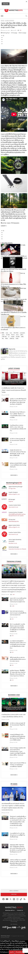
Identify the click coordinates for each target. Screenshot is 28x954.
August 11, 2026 (14, 663)
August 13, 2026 (14, 633)
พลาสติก (18, 336)
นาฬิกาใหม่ (4, 336)
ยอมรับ (12, 952)
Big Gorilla (14, 30)
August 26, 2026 (14, 742)
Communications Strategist (16, 512)
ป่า (8, 336)
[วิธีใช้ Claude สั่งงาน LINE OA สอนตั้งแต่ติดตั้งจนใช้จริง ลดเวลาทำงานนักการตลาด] (5, 658)
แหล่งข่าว (3, 226)
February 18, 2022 (6, 30)
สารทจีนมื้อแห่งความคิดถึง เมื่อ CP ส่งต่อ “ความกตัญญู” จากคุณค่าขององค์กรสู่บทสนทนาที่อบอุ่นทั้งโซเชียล (14, 390)
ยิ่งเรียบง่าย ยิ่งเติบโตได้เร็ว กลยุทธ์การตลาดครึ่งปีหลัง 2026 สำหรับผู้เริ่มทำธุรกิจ (18, 465)
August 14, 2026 (5, 594)
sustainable (22, 332)
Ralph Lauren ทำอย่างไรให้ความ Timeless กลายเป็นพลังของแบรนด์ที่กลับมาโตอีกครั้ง (18, 764)
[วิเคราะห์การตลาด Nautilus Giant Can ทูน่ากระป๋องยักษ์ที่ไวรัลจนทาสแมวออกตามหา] (5, 612)
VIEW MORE (13, 475)
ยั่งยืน (22, 336)
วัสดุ (3, 338)
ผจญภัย (12, 336)
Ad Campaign (14, 32)
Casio (7, 332)
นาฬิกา (21, 334)
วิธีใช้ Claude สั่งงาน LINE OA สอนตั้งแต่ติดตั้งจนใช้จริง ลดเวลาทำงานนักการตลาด (18, 659)
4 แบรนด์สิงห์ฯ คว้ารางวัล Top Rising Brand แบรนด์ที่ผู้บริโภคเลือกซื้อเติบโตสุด (17, 835)
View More (13, 554)
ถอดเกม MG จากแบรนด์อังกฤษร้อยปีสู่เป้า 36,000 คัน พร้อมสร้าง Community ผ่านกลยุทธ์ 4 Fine (18, 599)
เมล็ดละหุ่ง (12, 338)
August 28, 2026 (14, 406)
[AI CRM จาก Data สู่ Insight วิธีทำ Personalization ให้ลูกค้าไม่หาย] (5, 439)
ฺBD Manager (12, 499)
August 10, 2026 (14, 604)
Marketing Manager (14, 547)
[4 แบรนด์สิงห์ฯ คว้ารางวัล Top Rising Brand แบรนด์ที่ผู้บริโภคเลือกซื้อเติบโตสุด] (5, 834)
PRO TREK (16, 332)
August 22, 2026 (14, 757)
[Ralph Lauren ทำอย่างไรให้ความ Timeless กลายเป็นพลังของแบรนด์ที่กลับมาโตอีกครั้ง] (5, 764)
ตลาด (17, 334)
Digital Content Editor (14, 525)
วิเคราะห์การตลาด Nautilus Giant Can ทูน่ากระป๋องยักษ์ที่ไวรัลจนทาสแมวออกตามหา (18, 612)
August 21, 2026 (14, 650)
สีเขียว (6, 338)
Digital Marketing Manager (16, 486)
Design (2, 20)
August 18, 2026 (14, 617)
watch (3, 334)
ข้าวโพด (8, 334)
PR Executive (12, 519)
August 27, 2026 (14, 444)
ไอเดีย (17, 338)
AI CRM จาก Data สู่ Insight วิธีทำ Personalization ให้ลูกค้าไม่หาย (17, 440)
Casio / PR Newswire (13, 223)
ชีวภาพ (12, 334)
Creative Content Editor (15, 505)
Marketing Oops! (5, 936)
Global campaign (9, 20)
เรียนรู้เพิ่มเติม (20, 952)
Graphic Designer (13, 492)
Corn (11, 332)
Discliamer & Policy (5, 937)
